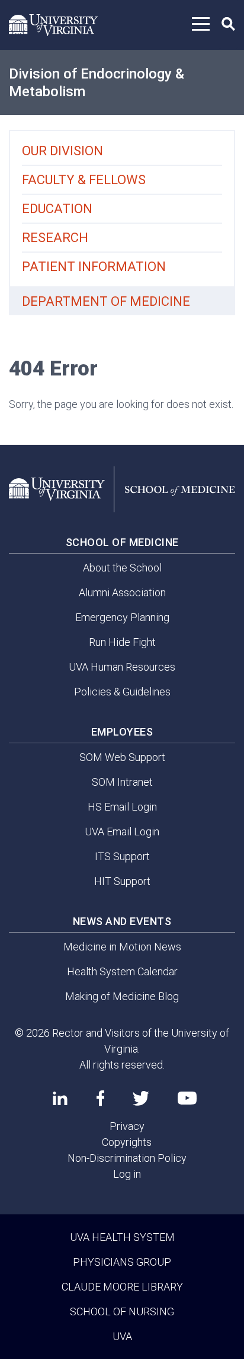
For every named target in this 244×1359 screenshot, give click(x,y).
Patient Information (94, 266)
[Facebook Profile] (100, 1098)
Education (57, 208)
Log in (127, 1174)
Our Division (62, 150)
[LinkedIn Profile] (60, 1098)
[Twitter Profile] (141, 1098)
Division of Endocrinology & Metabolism (96, 83)
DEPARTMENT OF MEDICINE (106, 301)
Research (55, 237)
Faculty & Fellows (84, 179)
